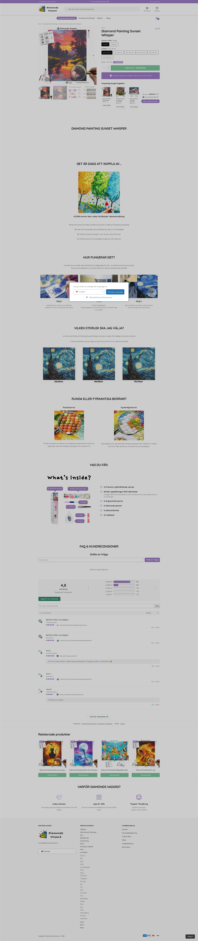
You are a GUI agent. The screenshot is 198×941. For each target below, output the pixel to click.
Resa (82, 928)
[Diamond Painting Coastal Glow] (156, 29)
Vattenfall (83, 918)
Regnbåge (84, 898)
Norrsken (83, 893)
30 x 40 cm (130, 52)
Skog (82, 873)
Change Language (115, 292)
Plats (82, 910)
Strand (82, 856)
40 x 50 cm (141, 52)
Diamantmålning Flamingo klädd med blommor (73, 625)
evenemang (84, 841)
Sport (82, 925)
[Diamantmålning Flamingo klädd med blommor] (58, 625)
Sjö (81, 884)
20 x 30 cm (118, 52)
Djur (81, 835)
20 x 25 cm (107, 52)
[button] (93, 55)
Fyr (81, 887)
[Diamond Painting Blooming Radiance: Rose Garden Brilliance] (159, 29)
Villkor (124, 840)
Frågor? (190, 936)
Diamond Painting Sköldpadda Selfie (114, 770)
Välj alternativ (52, 775)
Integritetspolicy (127, 843)
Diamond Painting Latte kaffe (68, 656)
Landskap (100, 724)
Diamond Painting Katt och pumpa (52, 770)
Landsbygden (85, 867)
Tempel (82, 916)
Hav (81, 896)
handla (122, 724)
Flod (81, 904)
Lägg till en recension (49, 599)
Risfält (82, 901)
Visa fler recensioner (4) (99, 717)
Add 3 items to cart (150, 101)
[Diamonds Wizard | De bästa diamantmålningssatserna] (58, 641)
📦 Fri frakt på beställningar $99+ (99, 1)
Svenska (46, 851)
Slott (81, 861)
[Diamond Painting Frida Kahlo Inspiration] (58, 695)
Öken (82, 870)
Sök (157, 606)
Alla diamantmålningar (50, 24)
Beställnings (84, 838)
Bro (81, 858)
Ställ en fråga (152, 560)
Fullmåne (83, 876)
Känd (82, 844)
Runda (105, 44)
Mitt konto (147, 11)
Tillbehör (83, 829)
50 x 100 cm (107, 57)
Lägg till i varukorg (135, 68)
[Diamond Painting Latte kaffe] (58, 656)
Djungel (83, 881)
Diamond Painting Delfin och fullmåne (83, 770)
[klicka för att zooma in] (67, 55)
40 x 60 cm (153, 52)
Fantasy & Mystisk (86, 846)
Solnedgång (109, 724)
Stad (81, 864)
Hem (39, 24)
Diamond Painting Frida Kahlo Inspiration (72, 694)
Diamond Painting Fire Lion (145, 770)
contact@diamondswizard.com (47, 1)
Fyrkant (114, 44)
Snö (81, 907)
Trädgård (83, 878)
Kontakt (157, 11)
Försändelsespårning (129, 833)
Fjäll (81, 890)
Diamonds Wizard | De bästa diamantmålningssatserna (76, 640)
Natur (82, 922)
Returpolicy (126, 847)
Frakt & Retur (127, 836)
